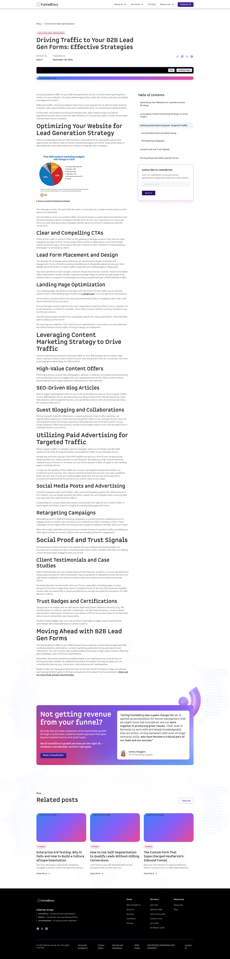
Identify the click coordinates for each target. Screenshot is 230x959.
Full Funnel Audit (157, 914)
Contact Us (188, 946)
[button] (120, 4)
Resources (178, 905)
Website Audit (156, 909)
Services (130, 914)
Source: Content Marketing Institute (54, 201)
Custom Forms (156, 919)
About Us (130, 909)
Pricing (129, 923)
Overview (154, 905)
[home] (47, 4)
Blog (176, 909)
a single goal (88, 294)
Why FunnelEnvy (133, 905)
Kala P (39, 59)
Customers (131, 919)
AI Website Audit (157, 928)
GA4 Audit (154, 923)
